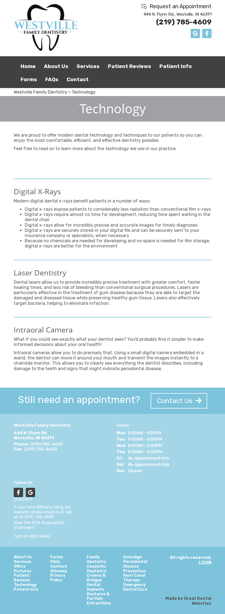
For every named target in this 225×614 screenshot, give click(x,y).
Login (205, 562)
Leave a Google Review (195, 33)
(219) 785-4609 (184, 22)
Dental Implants (95, 587)
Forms (29, 79)
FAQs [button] (51, 79)
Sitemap (58, 571)
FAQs (55, 562)
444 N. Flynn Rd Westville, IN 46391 (34, 435)
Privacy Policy (57, 577)
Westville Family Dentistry (40, 92)
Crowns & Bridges (96, 577)
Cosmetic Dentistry (96, 568)
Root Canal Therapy (134, 577)
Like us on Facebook (207, 33)
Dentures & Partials (98, 596)
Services (88, 66)
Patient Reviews (129, 66)
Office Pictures (22, 568)
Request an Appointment (180, 6)
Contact (78, 79)
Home (28, 66)
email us (51, 511)
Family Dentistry (96, 559)
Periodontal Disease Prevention (135, 566)
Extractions (99, 603)
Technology (83, 92)
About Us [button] (56, 66)
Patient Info (175, 66)
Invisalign (132, 557)
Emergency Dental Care (135, 587)
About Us (23, 557)
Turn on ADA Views (32, 536)
